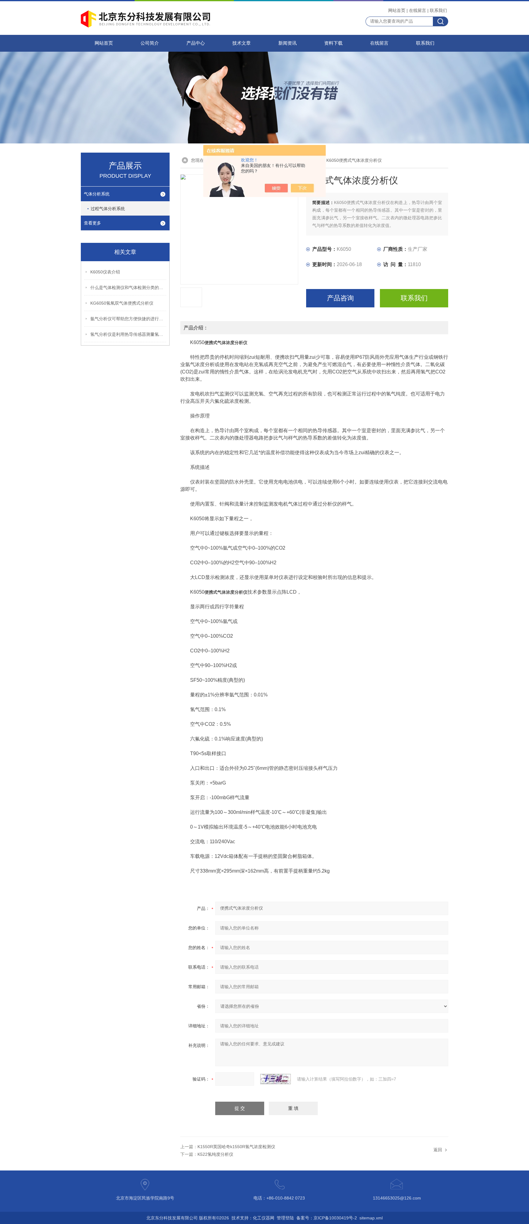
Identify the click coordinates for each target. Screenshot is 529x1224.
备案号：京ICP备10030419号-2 (326, 1217)
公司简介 (150, 43)
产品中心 (195, 43)
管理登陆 (285, 1217)
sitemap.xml (371, 1217)
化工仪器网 (263, 1217)
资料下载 (333, 43)
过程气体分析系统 (108, 208)
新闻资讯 (287, 43)
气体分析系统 (97, 193)
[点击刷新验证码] (275, 1079)
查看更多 (92, 223)
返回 (437, 1149)
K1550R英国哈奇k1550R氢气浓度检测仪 (236, 1146)
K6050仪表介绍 (105, 271)
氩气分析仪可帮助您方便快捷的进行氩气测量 (128, 318)
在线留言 (417, 10)
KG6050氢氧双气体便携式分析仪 (121, 303)
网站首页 (396, 10)
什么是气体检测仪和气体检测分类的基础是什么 (128, 287)
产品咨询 (340, 298)
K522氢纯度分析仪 (215, 1154)
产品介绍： (196, 327)
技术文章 (241, 43)
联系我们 (438, 10)
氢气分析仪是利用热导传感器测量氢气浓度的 (128, 334)
